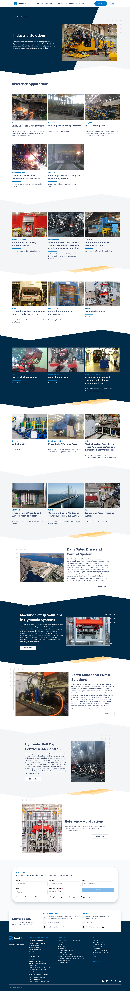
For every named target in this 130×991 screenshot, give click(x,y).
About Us (95, 940)
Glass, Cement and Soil (65, 954)
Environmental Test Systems (37, 963)
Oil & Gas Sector (63, 962)
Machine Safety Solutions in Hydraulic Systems (41, 617)
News (94, 954)
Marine (60, 944)
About (95, 937)
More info (102, 586)
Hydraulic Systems (35, 940)
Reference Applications (84, 821)
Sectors (61, 937)
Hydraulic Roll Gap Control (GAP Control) (43, 746)
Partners (31, 953)
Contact (96, 961)
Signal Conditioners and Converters (39, 981)
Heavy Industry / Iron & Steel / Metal (69, 940)
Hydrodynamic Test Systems (37, 969)
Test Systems (33, 956)
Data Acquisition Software (36, 979)
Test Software (32, 965)
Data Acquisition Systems (38, 974)
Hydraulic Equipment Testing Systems (40, 967)
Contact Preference (56, 888)
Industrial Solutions (34, 945)
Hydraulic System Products (36, 943)
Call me (53, 891)
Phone (84, 880)
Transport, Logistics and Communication (70, 956)
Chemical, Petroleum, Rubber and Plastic (71, 958)
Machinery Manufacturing (66, 950)
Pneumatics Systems (35, 949)
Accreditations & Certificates (101, 950)
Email (18, 888)
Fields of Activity (98, 942)
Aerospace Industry (64, 960)
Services (31, 951)
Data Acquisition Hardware (36, 977)
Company (52, 880)
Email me (63, 891)
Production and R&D (99, 944)
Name (18, 880)
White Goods (62, 948)
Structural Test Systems (35, 961)
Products (31, 959)
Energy (60, 942)
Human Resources (98, 946)
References (96, 948)
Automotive (62, 946)
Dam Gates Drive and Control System (84, 551)
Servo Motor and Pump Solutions (90, 677)
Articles (95, 956)
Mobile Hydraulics (33, 947)
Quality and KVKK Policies (100, 952)
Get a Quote (100, 3)
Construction (62, 952)
